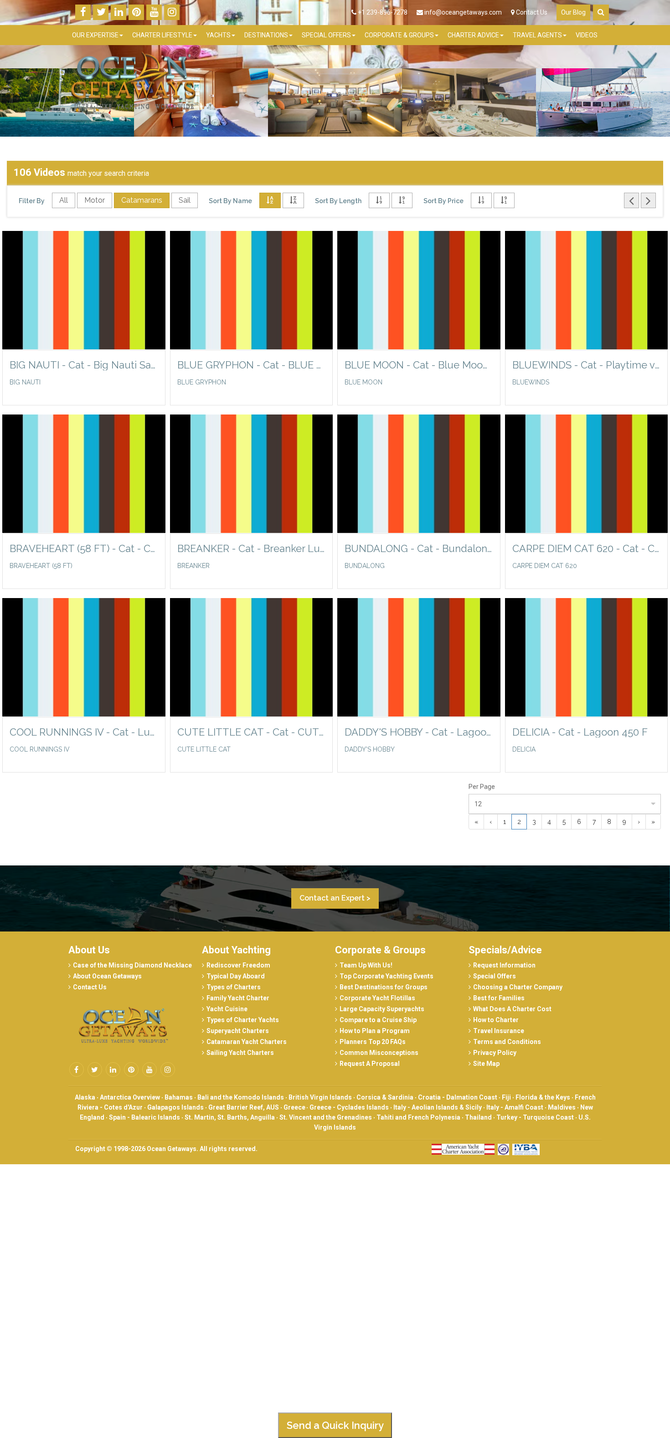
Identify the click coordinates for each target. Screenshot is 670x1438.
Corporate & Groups (380, 950)
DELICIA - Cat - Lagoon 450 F (580, 732)
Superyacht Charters (237, 1030)
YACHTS (218, 35)
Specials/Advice (505, 950)
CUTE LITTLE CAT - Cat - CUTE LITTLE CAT (251, 732)
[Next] (648, 200)
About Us (89, 950)
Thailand (478, 1117)
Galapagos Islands (175, 1107)
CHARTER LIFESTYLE (162, 35)
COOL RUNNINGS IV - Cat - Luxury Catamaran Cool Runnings (84, 732)
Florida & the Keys (542, 1097)
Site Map (486, 1063)
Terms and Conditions (507, 1041)
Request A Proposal (370, 1063)
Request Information (504, 965)
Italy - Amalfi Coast (514, 1107)
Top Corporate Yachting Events (386, 976)
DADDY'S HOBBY (370, 749)
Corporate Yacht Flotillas (377, 998)
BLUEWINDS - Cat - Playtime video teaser (586, 364)
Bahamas (179, 1097)
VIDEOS (587, 35)
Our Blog (573, 12)
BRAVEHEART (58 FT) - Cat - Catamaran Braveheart (84, 548)
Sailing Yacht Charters (240, 1052)
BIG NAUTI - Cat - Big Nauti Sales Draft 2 (84, 364)
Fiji (506, 1097)
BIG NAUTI (25, 382)
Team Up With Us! (366, 965)
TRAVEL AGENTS (537, 35)
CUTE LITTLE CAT (204, 749)
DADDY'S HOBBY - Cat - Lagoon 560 (419, 732)
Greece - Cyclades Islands (349, 1107)
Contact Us (531, 12)
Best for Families (499, 998)
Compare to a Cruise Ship (378, 1019)
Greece (295, 1107)
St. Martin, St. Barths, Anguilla (230, 1117)
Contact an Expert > (335, 898)
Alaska (85, 1097)
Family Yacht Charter (237, 998)
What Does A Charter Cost (512, 1009)
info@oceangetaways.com (463, 12)
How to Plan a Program (375, 1030)
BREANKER (193, 565)
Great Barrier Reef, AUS (243, 1107)
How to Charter (496, 1019)
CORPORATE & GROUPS (399, 35)
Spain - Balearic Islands (144, 1117)
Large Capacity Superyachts (382, 1009)
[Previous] (631, 200)
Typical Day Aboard (235, 976)
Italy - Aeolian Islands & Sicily (437, 1107)
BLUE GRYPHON (201, 382)
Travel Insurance (498, 1030)
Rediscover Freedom (238, 965)
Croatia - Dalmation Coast (457, 1097)
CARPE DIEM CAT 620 (544, 565)
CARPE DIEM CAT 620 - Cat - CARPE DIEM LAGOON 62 (586, 548)
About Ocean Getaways (107, 976)
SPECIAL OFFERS (326, 35)
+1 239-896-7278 (381, 12)
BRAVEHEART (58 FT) (41, 565)
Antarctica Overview (130, 1097)
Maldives (562, 1107)
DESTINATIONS (266, 35)
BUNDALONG (365, 565)
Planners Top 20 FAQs (373, 1041)
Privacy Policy (494, 1052)
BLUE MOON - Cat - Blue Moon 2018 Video (419, 364)
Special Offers (494, 976)
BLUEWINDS (530, 382)
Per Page (482, 786)
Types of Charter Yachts (242, 1019)
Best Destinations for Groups (384, 987)
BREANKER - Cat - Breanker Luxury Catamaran (251, 548)
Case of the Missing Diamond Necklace (132, 965)
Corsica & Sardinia (384, 1097)
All (63, 200)
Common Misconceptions (379, 1052)
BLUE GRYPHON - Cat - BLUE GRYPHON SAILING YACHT (251, 364)
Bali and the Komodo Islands (240, 1097)
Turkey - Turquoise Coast (535, 1117)
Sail (185, 200)
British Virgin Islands (320, 1097)
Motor (94, 200)
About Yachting (236, 950)
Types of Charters (233, 987)
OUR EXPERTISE (95, 35)
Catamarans (141, 200)
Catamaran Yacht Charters (246, 1041)
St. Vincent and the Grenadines (325, 1117)
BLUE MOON (363, 382)
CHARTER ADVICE (473, 35)
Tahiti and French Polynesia (418, 1117)
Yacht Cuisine (226, 1009)
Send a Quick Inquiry (335, 1425)
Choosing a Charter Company (517, 987)
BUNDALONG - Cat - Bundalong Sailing (419, 548)
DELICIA (524, 749)
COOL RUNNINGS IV (40, 749)
